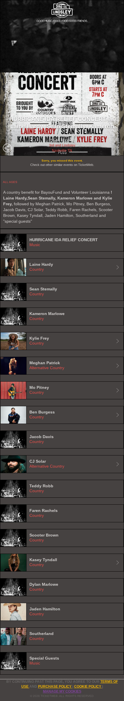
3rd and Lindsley (62, 145)
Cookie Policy (88, 686)
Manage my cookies (62, 691)
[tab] (62, 243)
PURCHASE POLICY (55, 686)
